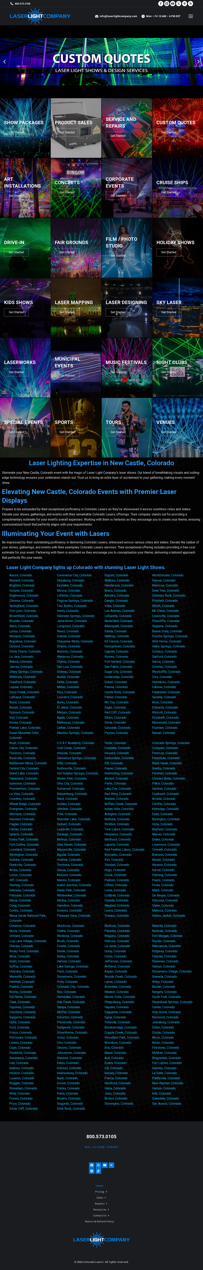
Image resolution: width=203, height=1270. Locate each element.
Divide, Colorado (163, 1032)
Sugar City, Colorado (118, 672)
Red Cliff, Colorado (117, 712)
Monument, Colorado (166, 722)
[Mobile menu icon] (190, 16)
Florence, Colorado (22, 753)
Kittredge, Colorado (165, 809)
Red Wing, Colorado (118, 794)
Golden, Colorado (68, 804)
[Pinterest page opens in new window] (184, 3)
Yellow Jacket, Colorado (168, 916)
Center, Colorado (163, 1007)
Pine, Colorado (67, 814)
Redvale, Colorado (164, 931)
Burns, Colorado (68, 702)
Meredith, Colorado (22, 976)
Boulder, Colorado (21, 621)
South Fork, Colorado (166, 997)
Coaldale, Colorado (117, 748)
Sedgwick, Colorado (70, 1027)
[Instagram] (98, 1165)
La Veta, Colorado (21, 794)
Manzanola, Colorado (166, 946)
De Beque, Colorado (166, 895)
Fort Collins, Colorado (24, 844)
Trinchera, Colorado (70, 865)
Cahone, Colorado (164, 687)
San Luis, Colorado (70, 667)
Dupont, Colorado (116, 575)
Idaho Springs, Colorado (168, 646)
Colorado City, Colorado (73, 987)
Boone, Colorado (20, 992)
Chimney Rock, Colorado (169, 595)
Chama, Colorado (68, 661)
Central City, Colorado (24, 768)
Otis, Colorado (67, 1043)
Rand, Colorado (67, 799)
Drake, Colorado (163, 839)
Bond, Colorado (19, 702)
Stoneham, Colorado (23, 1088)
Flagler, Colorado (21, 824)
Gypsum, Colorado (21, 712)
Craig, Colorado (19, 905)
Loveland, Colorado (22, 849)
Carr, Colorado (19, 1063)
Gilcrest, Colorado (69, 1068)
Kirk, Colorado (161, 1093)
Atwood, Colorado (69, 875)
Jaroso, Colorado (21, 667)
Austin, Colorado (68, 677)
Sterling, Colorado (21, 885)
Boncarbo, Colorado (117, 855)
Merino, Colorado (68, 880)
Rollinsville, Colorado (71, 768)
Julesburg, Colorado (166, 1022)
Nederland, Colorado (118, 621)
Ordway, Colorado (69, 672)
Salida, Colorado (115, 631)
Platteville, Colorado (166, 1078)
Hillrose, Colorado (116, 941)
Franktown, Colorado (166, 692)
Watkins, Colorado (116, 580)
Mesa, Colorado (20, 900)
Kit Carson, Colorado (118, 641)
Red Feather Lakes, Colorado (124, 849)
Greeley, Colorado (164, 1068)
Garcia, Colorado (163, 661)
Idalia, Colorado (115, 1088)
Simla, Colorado (115, 722)
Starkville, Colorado (22, 865)
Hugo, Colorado (115, 870)
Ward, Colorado (19, 626)
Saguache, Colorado (118, 1012)
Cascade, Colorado (117, 728)
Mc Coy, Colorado (116, 702)
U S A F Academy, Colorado (75, 743)
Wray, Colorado (19, 1093)
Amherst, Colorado (117, 966)
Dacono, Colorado (69, 1048)
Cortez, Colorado (21, 910)
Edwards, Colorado (165, 707)
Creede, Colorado (116, 900)
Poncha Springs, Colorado (170, 636)
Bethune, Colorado (117, 819)
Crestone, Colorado (22, 1012)
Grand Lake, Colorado (24, 773)
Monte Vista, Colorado (119, 997)
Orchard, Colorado (21, 936)
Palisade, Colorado (22, 895)
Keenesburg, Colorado (72, 1073)
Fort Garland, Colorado (119, 661)
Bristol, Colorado (115, 1098)
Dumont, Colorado (21, 646)
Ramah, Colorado (163, 733)
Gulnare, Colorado (21, 860)
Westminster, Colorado (168, 575)
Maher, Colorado (68, 687)
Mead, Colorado (115, 1053)
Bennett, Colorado (21, 580)
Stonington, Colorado (118, 1103)
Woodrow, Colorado (117, 1043)
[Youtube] (105, 1165)
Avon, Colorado (162, 702)
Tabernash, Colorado (23, 778)
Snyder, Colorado (163, 941)
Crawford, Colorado (22, 682)
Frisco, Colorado (20, 1032)
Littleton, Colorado (69, 595)
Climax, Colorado (21, 829)
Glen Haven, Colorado (71, 844)
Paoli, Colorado (67, 971)
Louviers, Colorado (70, 697)
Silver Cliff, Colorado (23, 1108)
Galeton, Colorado (21, 1068)
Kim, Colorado (114, 860)
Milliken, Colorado (164, 1053)
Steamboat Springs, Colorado (172, 1002)
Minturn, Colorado (69, 712)
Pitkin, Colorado (163, 783)
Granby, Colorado (163, 768)
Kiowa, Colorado (20, 722)
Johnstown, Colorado (71, 1053)
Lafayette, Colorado (118, 616)
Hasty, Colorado (68, 611)
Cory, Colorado (162, 677)
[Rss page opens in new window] (190, 3)
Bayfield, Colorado (164, 829)
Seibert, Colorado (69, 824)
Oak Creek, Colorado (71, 1002)
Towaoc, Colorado (116, 916)
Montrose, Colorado (70, 926)
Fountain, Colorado (165, 728)
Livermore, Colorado (166, 844)
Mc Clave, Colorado (165, 611)
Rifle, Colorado (67, 763)
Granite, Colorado (68, 636)
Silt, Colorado (113, 763)
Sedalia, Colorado (164, 697)
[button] (4, 61)
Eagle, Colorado (115, 707)
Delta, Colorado (67, 682)
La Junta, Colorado (117, 946)
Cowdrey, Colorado (22, 799)
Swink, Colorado (68, 951)
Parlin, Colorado (115, 783)
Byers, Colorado (115, 590)
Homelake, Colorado (71, 997)
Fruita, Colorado (163, 885)
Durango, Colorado (69, 834)
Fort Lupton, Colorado (167, 1063)
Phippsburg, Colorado (119, 1002)
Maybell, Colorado (116, 905)
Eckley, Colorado (68, 1088)
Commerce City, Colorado (74, 575)
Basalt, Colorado (20, 707)
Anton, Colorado (163, 1043)
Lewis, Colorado (115, 910)
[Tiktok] (98, 1171)
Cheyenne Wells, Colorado (75, 641)
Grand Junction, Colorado (74, 885)
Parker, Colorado (115, 697)
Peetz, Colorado (163, 880)
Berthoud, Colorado (117, 839)
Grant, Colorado (19, 961)
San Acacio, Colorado (166, 1103)
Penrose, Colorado (165, 753)
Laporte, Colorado (116, 844)
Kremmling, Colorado (118, 773)
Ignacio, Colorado (21, 834)
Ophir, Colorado (19, 1022)
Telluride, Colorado (117, 1022)
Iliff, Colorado (18, 880)
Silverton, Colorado (70, 1017)
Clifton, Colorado (115, 885)
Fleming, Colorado (164, 875)
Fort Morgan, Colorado (167, 936)
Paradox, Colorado (117, 931)
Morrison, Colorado (22, 814)
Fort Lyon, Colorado (22, 611)
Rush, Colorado (19, 743)
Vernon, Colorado (164, 1088)
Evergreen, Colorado (23, 809)
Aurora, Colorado (20, 575)
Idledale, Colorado (69, 809)
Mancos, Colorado (164, 910)
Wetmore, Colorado (22, 677)
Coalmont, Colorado (165, 794)
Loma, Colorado (115, 890)
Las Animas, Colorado (119, 611)
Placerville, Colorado (71, 1022)
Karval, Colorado (163, 870)
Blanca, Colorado (20, 661)
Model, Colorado (163, 860)
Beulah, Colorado (163, 987)
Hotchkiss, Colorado (166, 682)
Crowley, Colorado (164, 667)
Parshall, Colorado (164, 773)
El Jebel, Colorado (69, 707)
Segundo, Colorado (70, 1103)
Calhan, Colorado (68, 728)
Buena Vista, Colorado (167, 631)
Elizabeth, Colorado (165, 717)
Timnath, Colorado (164, 849)
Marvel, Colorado (163, 834)
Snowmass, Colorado (71, 976)
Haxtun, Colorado (163, 966)
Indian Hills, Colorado (119, 809)
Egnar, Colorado (115, 1017)
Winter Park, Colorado (72, 778)
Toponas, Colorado (22, 1007)
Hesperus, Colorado (118, 834)
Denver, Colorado (164, 580)
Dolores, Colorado (69, 910)
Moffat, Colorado (68, 1012)
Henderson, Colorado (119, 585)
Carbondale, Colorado (119, 758)
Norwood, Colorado (165, 1017)
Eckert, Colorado (115, 682)
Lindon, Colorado (21, 1043)
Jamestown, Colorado (72, 621)
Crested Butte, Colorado (168, 778)
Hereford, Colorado (117, 1083)
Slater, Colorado (163, 905)
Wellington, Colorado (23, 855)
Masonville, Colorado (71, 849)
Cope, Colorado (20, 1048)
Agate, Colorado (68, 717)
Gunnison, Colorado (22, 783)
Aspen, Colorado (115, 971)
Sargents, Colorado (22, 1017)
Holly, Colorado (67, 982)
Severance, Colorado (23, 1058)
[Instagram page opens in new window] (166, 3)
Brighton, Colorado (22, 585)
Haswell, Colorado (21, 819)
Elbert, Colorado (115, 717)
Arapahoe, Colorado (22, 641)
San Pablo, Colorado (118, 667)
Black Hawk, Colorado (167, 763)
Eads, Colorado (162, 814)
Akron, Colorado (163, 1037)
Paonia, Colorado (116, 687)
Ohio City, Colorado (70, 783)
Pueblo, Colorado (21, 987)
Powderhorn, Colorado (24, 789)
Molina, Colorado (68, 900)
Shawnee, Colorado (165, 961)
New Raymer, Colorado (167, 1083)
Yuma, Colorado (67, 1093)
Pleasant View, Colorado (74, 916)
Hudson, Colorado (21, 1073)
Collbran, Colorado (117, 895)
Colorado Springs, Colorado (171, 743)
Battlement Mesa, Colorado (28, 763)
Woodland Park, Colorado (121, 1037)
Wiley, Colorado (162, 982)
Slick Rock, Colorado (71, 1108)
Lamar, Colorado (115, 982)
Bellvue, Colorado (69, 839)
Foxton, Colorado (21, 1098)
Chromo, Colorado (21, 601)
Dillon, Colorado (163, 1027)
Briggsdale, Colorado (166, 1058)
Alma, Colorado (19, 956)
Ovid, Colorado (19, 1027)
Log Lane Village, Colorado (27, 941)
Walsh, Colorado (163, 606)
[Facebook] (92, 1165)
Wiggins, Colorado (117, 936)
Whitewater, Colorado (71, 895)
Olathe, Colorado (68, 931)
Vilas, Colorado (114, 606)
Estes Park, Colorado (23, 839)
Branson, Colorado (164, 855)
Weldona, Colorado (70, 936)
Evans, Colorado (115, 1063)
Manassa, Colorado (70, 657)
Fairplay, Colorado (164, 956)
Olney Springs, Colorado (26, 672)
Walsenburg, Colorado (72, 794)
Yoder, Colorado (115, 743)
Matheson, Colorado (71, 722)
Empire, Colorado (68, 646)
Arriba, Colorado (20, 870)
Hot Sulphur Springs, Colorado (77, 773)
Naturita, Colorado (164, 926)
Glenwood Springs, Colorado (76, 758)
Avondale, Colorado (117, 987)
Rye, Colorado (66, 992)
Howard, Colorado (116, 753)
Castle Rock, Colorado (119, 692)
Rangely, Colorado (164, 992)
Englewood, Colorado (24, 595)
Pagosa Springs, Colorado (75, 601)
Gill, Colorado (113, 1068)
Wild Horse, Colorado (166, 641)
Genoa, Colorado (68, 870)
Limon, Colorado (20, 875)
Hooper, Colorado (21, 590)
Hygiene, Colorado (164, 626)
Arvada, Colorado (163, 799)
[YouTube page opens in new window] (172, 3)
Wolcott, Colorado (164, 712)
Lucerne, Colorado (21, 1078)
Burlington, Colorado (166, 819)
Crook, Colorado (115, 875)
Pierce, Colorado (115, 1078)
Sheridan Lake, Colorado (73, 819)
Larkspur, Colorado (22, 697)
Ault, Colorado (114, 1058)
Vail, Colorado (18, 717)
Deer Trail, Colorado (165, 590)
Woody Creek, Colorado (120, 976)
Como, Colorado (115, 956)
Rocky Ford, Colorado (24, 951)
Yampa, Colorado (68, 1007)
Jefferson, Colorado (118, 961)
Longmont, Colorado (71, 626)
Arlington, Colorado (117, 814)
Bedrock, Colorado (117, 926)
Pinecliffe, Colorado (166, 621)
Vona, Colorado (162, 824)
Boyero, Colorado (69, 1098)
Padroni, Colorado (116, 880)
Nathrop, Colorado (116, 636)
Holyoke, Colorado (22, 971)
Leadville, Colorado (70, 829)
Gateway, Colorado (22, 890)
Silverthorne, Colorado (72, 1032)
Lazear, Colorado (21, 687)
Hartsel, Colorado (69, 961)
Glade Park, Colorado (71, 890)
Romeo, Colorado (116, 657)
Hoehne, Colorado (69, 860)
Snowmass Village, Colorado (172, 971)
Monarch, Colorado (22, 636)
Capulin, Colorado (116, 651)
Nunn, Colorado (67, 1078)
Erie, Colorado (114, 1048)
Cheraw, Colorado (21, 946)
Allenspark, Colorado (118, 626)
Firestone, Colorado (165, 1048)
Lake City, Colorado (117, 789)
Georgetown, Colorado (119, 646)
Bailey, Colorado (68, 956)
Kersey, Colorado (116, 1073)
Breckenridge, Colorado (120, 1027)
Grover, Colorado (68, 1083)
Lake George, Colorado (72, 966)
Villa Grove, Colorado (166, 1012)
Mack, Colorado (162, 890)
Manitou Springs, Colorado (75, 733)
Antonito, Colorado (69, 651)
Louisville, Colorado (165, 616)
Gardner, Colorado (164, 789)
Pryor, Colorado (20, 1103)
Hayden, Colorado (116, 1007)
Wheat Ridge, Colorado (25, 804)
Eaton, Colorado (68, 1063)
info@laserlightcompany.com (118, 16)
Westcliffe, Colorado (166, 672)
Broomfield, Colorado (23, 616)
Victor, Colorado (68, 1037)
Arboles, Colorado (116, 595)
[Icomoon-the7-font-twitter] (111, 1165)
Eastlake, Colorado (70, 585)
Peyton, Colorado (116, 733)
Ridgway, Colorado (165, 951)
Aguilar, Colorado (68, 855)
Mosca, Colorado (68, 590)
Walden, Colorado (116, 799)
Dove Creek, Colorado (24, 692)
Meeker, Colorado (116, 992)
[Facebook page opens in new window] (160, 3)
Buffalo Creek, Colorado (120, 804)
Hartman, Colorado (22, 982)
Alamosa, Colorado (165, 585)
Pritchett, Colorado (165, 601)
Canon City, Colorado (23, 748)
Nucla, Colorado (20, 931)
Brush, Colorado (68, 941)
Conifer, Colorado (164, 804)
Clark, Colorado (19, 1002)
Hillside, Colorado (69, 753)
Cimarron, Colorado (22, 926)
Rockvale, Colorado (22, 758)
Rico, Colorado (67, 692)
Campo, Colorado (116, 601)
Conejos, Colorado (164, 651)
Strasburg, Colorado (70, 580)
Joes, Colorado (114, 1093)
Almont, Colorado (116, 778)
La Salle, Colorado (164, 1073)
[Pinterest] (92, 1171)
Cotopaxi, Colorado (165, 748)
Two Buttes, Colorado (72, 606)
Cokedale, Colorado (165, 1098)
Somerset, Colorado (70, 789)
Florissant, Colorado (23, 1037)
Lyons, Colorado (20, 631)
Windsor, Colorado (69, 1058)
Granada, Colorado (164, 976)
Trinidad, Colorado (116, 865)
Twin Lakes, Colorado (119, 829)
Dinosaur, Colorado (165, 900)
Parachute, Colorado (166, 758)
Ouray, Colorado (115, 951)
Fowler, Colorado (68, 946)
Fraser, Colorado (115, 768)
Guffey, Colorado (20, 966)
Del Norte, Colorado (22, 997)
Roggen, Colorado (21, 1083)
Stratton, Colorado (116, 824)
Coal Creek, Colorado (71, 748)
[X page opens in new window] (178, 3)
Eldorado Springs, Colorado (76, 616)
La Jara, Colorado (21, 657)
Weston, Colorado (164, 865)
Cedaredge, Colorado (119, 677)
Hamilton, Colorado (70, 905)
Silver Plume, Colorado (25, 651)
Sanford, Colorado (164, 657)
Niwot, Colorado (68, 631)
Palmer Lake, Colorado (25, 728)
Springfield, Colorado (23, 606)
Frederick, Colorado (22, 1053)
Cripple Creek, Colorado (120, 1032)
